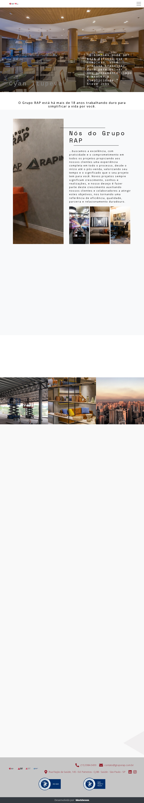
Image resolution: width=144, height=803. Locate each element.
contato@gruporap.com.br (119, 765)
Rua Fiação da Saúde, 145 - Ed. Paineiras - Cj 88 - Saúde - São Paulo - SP (87, 772)
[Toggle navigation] (139, 4)
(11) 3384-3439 (88, 765)
